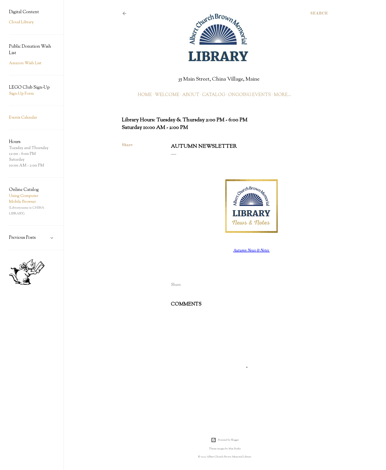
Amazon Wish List (25, 63)
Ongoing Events (249, 95)
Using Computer (23, 196)
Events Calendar (23, 118)
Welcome (167, 95)
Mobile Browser (22, 202)
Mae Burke (235, 449)
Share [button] (127, 145)
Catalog (213, 95)
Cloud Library (21, 22)
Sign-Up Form (21, 94)
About (190, 95)
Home (145, 95)
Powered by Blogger (228, 440)
